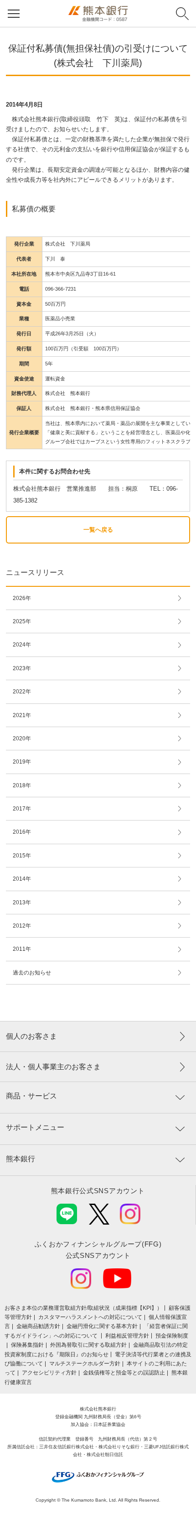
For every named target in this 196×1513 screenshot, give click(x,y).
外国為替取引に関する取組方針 (88, 1345)
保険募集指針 (27, 1345)
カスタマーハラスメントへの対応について (90, 1317)
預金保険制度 (171, 1336)
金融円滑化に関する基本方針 (102, 1326)
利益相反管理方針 (127, 1336)
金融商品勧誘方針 (38, 1326)
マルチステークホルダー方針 (84, 1363)
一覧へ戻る (98, 529)
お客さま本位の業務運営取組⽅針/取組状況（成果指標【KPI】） (83, 1308)
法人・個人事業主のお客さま (53, 1067)
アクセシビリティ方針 (49, 1372)
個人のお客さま (31, 1036)
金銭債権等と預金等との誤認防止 (124, 1372)
